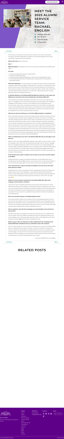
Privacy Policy (60, 437)
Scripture (23, 416)
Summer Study (43, 39)
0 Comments (42, 42)
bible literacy (58, 413)
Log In (22, 427)
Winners (23, 425)
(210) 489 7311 (35, 413)
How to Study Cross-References (19, 288)
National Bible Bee (44, 34)
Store (22, 432)
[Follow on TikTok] (44, 416)
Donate (23, 434)
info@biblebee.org (36, 414)
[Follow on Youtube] (51, 414)
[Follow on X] (49, 414)
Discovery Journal (25, 422)
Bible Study (37, 290)
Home (22, 413)
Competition (24, 424)
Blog (22, 430)
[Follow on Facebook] (44, 414)
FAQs (22, 429)
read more (11, 299)
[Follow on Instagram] (46, 414)
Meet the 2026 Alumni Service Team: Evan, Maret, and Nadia (31, 389)
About (22, 414)
